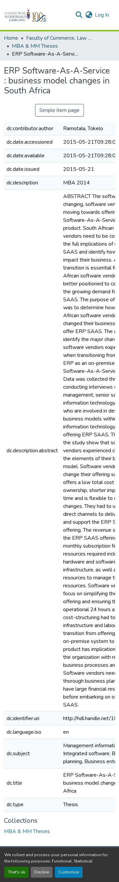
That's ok (16, 872)
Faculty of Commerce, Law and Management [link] (59, 38)
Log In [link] (102, 15)
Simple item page (59, 110)
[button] (37, 15)
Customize (69, 872)
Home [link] (11, 38)
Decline (41, 872)
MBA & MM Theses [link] (35, 46)
